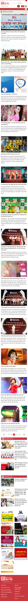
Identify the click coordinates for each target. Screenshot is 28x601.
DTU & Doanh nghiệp (6, 592)
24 (19, 434)
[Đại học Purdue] (21, 528)
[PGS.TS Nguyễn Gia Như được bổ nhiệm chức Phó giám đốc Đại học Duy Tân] (7, 466)
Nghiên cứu (4, 594)
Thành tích (17, 591)
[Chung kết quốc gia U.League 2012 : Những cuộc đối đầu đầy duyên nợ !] (14, 205)
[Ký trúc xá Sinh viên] (7, 554)
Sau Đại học (4, 596)
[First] (4, 435)
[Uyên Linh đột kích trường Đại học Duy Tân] (14, 385)
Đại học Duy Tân (8, 581)
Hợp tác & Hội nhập (6, 589)
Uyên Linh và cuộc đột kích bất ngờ (10, 423)
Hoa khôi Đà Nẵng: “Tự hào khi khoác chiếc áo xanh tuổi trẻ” (13, 123)
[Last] (24, 435)
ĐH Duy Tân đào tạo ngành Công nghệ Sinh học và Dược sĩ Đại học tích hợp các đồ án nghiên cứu (21, 502)
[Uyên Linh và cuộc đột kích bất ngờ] (14, 414)
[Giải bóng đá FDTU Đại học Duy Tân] (14, 144)
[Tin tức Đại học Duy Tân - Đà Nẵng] (11, 3)
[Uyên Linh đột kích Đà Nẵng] (14, 356)
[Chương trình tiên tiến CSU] (7, 516)
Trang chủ (3, 585)
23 (16, 434)
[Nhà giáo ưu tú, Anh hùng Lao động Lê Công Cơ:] (7, 444)
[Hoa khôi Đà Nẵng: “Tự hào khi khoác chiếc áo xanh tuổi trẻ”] (14, 113)
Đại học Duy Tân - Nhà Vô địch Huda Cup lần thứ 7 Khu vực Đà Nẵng (13, 63)
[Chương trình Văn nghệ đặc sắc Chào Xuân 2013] (14, 174)
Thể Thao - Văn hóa (19, 596)
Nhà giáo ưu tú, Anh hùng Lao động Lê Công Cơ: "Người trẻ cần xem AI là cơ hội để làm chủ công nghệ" (21, 444)
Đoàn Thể (17, 593)
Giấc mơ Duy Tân (8, 438)
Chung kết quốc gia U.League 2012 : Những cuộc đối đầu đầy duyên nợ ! (14, 215)
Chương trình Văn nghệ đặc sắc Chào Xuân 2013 (13, 184)
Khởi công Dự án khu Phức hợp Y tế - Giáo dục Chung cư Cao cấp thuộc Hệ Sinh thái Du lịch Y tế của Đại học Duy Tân (21, 455)
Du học (16, 598)
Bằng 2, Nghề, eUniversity (18, 588)
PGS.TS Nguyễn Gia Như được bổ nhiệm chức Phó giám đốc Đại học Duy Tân (21, 465)
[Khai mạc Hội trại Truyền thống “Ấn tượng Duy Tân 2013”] (14, 22)
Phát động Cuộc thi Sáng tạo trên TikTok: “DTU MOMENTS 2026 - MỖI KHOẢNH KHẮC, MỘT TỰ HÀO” (21, 492)
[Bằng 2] (21, 541)
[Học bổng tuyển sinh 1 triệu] (21, 554)
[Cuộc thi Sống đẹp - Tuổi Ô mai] (14, 84)
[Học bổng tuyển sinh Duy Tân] (7, 567)
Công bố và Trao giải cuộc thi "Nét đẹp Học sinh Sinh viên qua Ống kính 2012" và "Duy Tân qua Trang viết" (13, 248)
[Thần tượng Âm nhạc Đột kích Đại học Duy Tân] (14, 297)
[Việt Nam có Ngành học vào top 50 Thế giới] (7, 482)
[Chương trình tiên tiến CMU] (7, 528)
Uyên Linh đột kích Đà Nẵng (8, 366)
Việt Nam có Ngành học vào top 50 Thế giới (21, 480)
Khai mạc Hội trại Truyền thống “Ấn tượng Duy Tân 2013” (13, 32)
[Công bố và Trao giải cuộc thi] (14, 237)
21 (11, 434)
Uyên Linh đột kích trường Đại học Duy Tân (12, 394)
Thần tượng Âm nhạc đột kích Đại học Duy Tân (13, 278)
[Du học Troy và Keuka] (7, 541)
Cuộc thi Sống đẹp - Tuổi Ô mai (9, 94)
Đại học (16, 585)
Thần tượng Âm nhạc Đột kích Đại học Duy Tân (13, 307)
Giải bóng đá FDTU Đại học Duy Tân (10, 154)
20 (8, 434)
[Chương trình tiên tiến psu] (21, 516)
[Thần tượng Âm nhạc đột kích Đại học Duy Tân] (14, 269)
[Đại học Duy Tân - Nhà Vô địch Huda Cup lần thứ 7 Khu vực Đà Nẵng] (14, 52)
